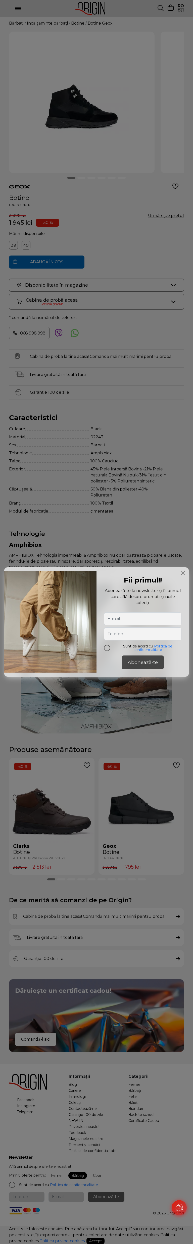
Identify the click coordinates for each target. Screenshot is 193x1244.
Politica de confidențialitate (152, 648)
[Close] (183, 573)
